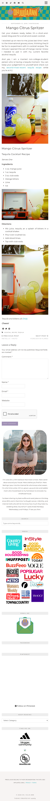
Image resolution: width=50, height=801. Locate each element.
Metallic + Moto (10, 337)
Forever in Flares (39, 337)
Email (5, 391)
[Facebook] (15, 3)
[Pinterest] (7, 3)
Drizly (25, 319)
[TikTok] (11, 3)
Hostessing (34, 23)
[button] (47, 3)
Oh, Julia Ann (28, 795)
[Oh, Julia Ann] (25, 10)
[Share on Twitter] (6, 329)
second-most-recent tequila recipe (24, 67)
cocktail (7, 332)
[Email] (19, 3)
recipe (14, 332)
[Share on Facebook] (3, 329)
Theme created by (25, 798)
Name (5, 382)
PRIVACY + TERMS (31, 782)
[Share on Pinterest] (9, 329)
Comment (7, 357)
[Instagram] (3, 3)
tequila (21, 332)
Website (6, 400)
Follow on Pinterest (26, 706)
